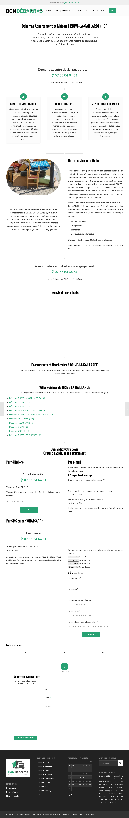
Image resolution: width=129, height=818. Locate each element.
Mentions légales (13, 796)
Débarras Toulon (43, 783)
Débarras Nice (42, 787)
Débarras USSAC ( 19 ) (19, 431)
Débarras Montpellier (45, 779)
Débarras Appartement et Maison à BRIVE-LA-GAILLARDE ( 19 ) (64, 26)
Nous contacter (12, 792)
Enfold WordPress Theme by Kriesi (84, 814)
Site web (47, 706)
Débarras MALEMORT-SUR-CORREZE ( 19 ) (29, 410)
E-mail (48, 698)
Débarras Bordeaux (45, 774)
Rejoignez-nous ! (110, 802)
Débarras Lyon (43, 770)
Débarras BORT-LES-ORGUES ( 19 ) (26, 435)
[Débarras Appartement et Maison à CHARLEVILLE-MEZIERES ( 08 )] (2, 409)
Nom (47, 689)
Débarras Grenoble (44, 795)
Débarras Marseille (44, 766)
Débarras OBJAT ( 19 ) (19, 427)
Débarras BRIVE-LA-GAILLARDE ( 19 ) (27, 398)
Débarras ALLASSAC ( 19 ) (21, 423)
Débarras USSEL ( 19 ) (19, 406)
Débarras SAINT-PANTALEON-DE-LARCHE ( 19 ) (32, 414)
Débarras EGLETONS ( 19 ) (21, 418)
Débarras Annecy (44, 791)
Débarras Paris (43, 762)
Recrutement (11, 788)
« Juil (70, 794)
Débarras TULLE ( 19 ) (19, 402)
